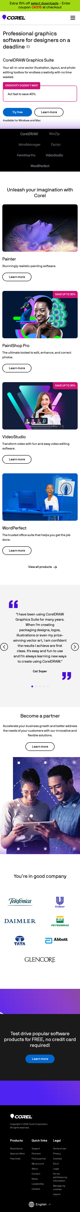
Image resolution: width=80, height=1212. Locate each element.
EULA (56, 1164)
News (35, 1179)
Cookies (57, 1158)
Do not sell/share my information (60, 1177)
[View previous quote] (4, 646)
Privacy (57, 1153)
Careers (36, 1189)
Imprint (56, 1194)
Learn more (49, 112)
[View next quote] (75, 646)
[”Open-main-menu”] (73, 18)
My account (38, 1164)
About (35, 1169)
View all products (40, 566)
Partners (36, 1153)
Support (36, 1148)
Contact (36, 1174)
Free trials (15, 1158)
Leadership (38, 1184)
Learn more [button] (17, 276)
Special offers (17, 1153)
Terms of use (59, 1148)
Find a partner (39, 1158)
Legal (56, 1169)
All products (16, 1148)
